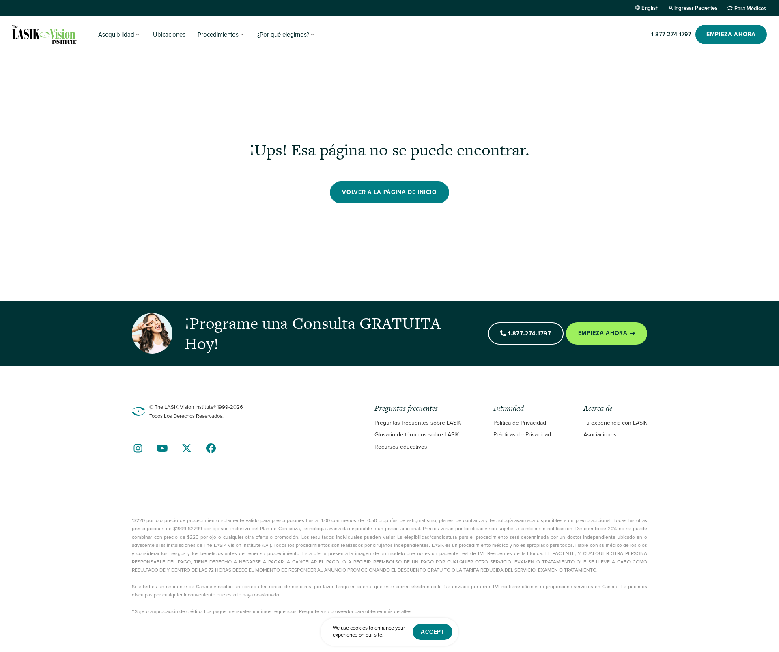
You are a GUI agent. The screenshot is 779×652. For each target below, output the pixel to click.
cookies (359, 628)
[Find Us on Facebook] (211, 448)
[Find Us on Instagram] (138, 448)
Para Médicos (750, 8)
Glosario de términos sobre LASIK (416, 434)
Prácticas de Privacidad (522, 434)
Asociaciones (600, 434)
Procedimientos (218, 34)
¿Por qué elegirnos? (283, 34)
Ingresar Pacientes (695, 8)
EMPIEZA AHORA (731, 34)
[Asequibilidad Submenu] (137, 34)
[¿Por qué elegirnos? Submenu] (312, 34)
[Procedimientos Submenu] (242, 34)
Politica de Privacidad (519, 423)
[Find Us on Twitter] (187, 448)
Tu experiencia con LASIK (615, 423)
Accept (432, 632)
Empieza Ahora (603, 333)
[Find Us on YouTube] (162, 448)
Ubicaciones (169, 34)
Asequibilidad (116, 34)
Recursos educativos (400, 447)
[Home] (44, 34)
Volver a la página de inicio (389, 192)
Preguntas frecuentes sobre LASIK (417, 423)
